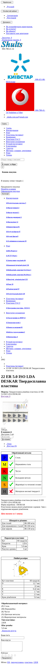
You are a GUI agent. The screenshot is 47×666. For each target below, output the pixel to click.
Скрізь (9, 128)
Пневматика (12, 337)
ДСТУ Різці (11, 256)
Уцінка (9, 155)
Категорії (5, 194)
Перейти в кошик (8, 189)
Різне (8, 153)
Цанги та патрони (14, 327)
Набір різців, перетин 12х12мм (18, 270)
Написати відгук (8, 631)
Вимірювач (11, 137)
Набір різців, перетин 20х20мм (18, 275)
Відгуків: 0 (5, 396)
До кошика (6, 439)
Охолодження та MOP (16, 318)
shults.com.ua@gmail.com (17, 117)
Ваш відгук (6, 640)
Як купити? (11, 29)
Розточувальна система (16, 203)
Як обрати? (11, 31)
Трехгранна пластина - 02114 (18, 308)
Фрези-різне (12, 222)
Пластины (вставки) (14, 135)
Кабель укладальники (15, 332)
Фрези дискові (12, 212)
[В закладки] (2, 428)
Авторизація (12, 15)
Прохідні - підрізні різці (17, 279)
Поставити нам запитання (17, 33)
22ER (35, 662)
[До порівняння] (5, 428)
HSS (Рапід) (11, 251)
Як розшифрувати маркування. (19, 27)
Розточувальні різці (15, 294)
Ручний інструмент (14, 144)
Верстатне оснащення (15, 142)
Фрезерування (12, 130)
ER (8, 662)
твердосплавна (17, 662)
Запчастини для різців (16, 260)
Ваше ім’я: (5, 635)
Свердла (9, 148)
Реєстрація (11, 18)
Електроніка (11, 146)
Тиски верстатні (13, 323)
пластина (28, 662)
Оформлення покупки (10, 191)
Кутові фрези (12, 236)
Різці (8, 133)
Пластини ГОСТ (13, 139)
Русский (10, 7)
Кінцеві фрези (13, 227)
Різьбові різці (12, 289)
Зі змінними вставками (16, 241)
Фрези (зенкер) (12, 208)
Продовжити (6, 658)
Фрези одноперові (14, 217)
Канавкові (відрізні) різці (17, 265)
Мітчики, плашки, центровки (18, 151)
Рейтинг (4, 653)
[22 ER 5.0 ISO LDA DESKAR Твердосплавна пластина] (15, 425)
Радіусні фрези (13, 232)
